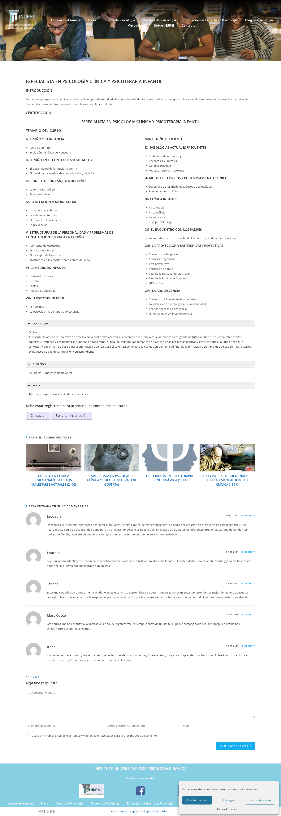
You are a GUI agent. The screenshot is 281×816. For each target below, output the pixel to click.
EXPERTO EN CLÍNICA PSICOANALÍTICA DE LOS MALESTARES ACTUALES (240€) (53, 480)
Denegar (228, 800)
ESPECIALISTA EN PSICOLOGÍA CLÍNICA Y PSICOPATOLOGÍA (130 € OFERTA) (111, 480)
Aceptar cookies (197, 800)
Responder (248, 515)
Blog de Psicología (259, 20)
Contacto (189, 25)
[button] (140, 323)
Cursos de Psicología (119, 20)
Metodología (137, 25)
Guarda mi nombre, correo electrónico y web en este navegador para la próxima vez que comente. (95, 735)
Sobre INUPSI (164, 25)
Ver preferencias (260, 800)
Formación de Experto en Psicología (211, 20)
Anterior (33, 677)
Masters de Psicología (159, 20)
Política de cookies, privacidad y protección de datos (140, 811)
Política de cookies (227, 809)
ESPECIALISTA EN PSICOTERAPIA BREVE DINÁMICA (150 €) (169, 478)
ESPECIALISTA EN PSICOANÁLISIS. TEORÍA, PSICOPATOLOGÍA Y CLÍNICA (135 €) (227, 480)
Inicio (92, 20)
